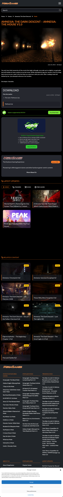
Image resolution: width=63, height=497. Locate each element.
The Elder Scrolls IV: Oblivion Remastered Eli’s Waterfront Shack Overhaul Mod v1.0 (50, 403)
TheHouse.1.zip (9, 104)
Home (3, 16)
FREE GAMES (41, 187)
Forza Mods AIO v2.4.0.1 (49, 418)
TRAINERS (18, 187)
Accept (31, 482)
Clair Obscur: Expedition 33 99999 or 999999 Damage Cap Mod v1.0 (51, 452)
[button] (60, 470)
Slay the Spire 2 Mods (9, 436)
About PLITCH (31, 146)
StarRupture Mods (8, 429)
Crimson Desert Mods (9, 433)
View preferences (31, 491)
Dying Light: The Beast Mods (11, 380)
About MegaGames (8, 465)
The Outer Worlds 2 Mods (10, 405)
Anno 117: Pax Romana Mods (11, 401)
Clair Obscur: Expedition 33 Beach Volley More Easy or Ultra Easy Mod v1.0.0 (50, 430)
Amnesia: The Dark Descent (23, 16)
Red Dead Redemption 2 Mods (12, 395)
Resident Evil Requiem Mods (11, 426)
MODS (29, 187)
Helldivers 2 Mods (8, 420)
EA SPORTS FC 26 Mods (10, 398)
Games (10, 16)
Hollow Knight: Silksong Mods (11, 383)
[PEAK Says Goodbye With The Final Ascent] (17, 219)
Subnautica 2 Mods (8, 443)
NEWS (7, 187)
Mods (35, 16)
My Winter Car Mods (9, 416)
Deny (31, 486)
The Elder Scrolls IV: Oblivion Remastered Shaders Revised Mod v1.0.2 (50, 423)
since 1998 (55, 162)
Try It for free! (54, 112)
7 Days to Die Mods (8, 386)
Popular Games (27, 465)
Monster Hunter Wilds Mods (11, 423)
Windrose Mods (7, 439)
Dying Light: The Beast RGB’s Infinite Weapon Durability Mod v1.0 (31, 395)
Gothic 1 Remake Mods (9, 446)
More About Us (32, 172)
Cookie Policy (31, 495)
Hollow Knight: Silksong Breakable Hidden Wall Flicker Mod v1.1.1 (31, 413)
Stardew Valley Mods (9, 408)
